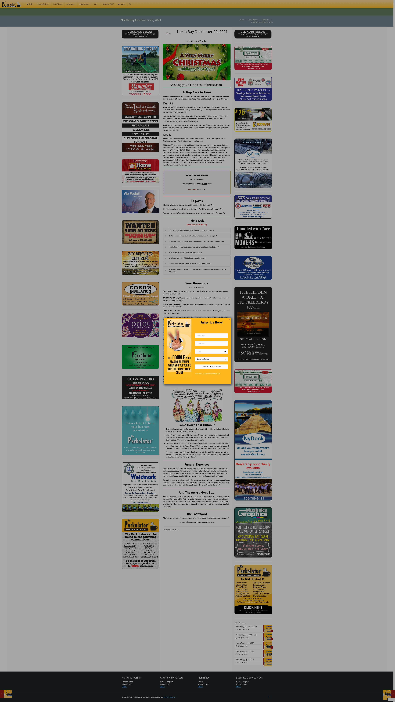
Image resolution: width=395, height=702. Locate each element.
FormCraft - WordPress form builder (207, 373)
